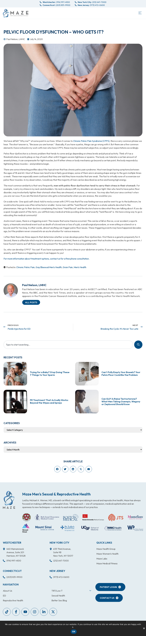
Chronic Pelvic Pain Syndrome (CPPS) (91, 141)
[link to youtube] (7, 612)
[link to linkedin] (44, 612)
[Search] (138, 344)
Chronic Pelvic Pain (25, 267)
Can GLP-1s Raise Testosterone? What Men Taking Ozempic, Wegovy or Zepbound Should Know (121, 401)
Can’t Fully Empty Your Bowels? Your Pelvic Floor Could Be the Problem (121, 373)
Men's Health (80, 267)
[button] (140, 13)
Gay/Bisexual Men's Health (49, 267)
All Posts (31, 302)
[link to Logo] (15, 13)
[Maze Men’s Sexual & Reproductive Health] (9, 500)
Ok (73, 631)
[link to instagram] (34, 612)
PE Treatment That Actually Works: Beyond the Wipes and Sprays (49, 401)
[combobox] (68, 344)
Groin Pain (68, 267)
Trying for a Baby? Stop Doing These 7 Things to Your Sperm (49, 373)
